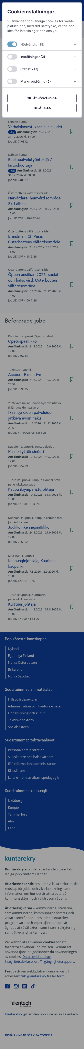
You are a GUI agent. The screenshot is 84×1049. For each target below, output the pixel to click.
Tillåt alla (42, 108)
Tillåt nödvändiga (42, 98)
